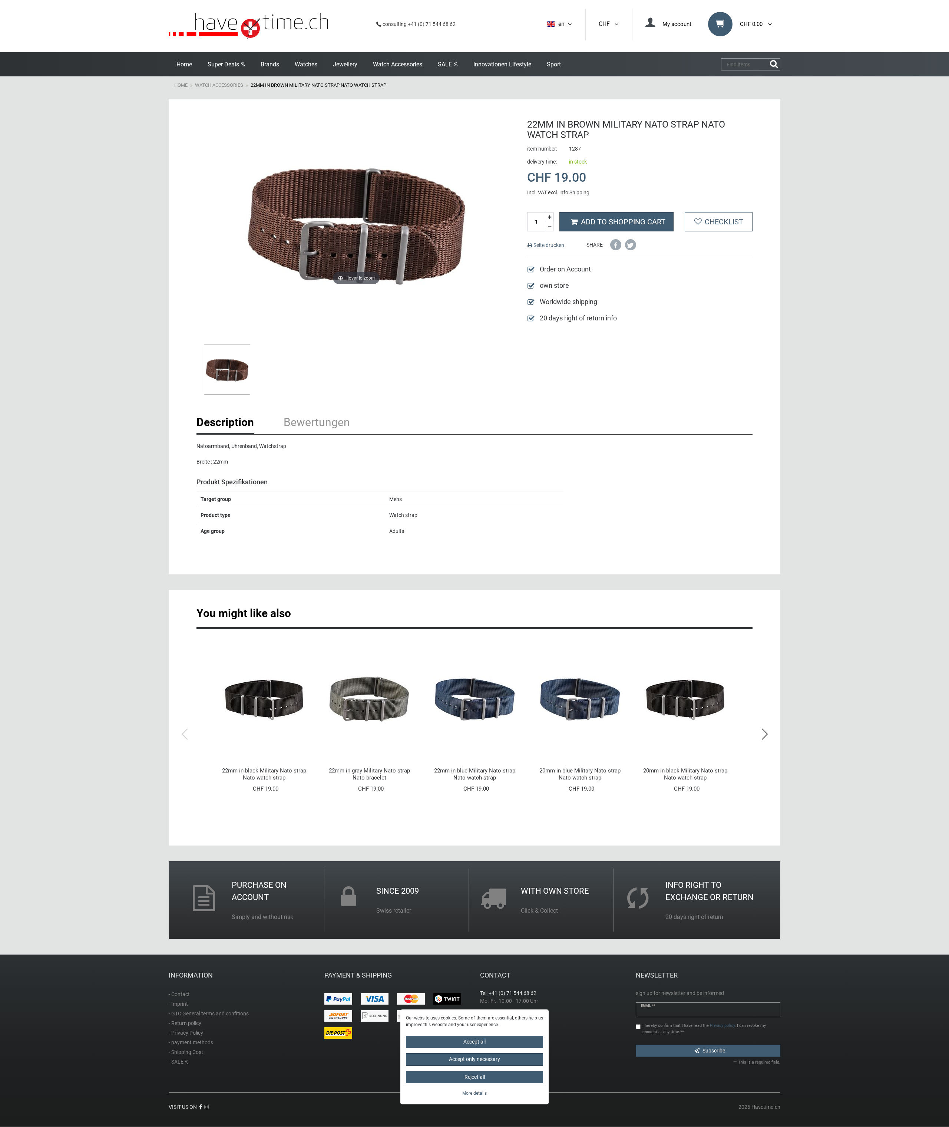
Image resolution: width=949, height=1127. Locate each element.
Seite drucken (548, 245)
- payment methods (191, 1042)
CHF (606, 23)
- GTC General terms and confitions (209, 1013)
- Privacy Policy (186, 1033)
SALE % (448, 64)
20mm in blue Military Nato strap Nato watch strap (580, 774)
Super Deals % (226, 64)
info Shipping (574, 192)
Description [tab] (225, 422)
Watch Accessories (397, 64)
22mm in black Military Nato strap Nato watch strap (264, 774)
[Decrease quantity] (549, 227)
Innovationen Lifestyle (502, 64)
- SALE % (178, 1062)
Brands (270, 64)
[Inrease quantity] (549, 217)
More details (474, 1093)
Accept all (474, 1042)
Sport (554, 64)
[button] (615, 244)
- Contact (179, 994)
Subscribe (713, 1051)
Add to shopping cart (623, 221)
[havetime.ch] (248, 26)
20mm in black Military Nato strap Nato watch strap (685, 774)
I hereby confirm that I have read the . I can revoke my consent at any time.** (704, 1028)
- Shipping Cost (186, 1052)
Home (184, 64)
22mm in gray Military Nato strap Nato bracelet (369, 774)
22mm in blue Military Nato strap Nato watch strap (474, 774)
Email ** (648, 1006)
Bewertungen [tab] (317, 422)
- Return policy (185, 1023)
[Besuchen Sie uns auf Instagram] (206, 1107)
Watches (306, 64)
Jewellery (345, 64)
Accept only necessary (474, 1059)
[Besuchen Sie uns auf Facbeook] (200, 1107)
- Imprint (178, 1004)
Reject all (474, 1077)
